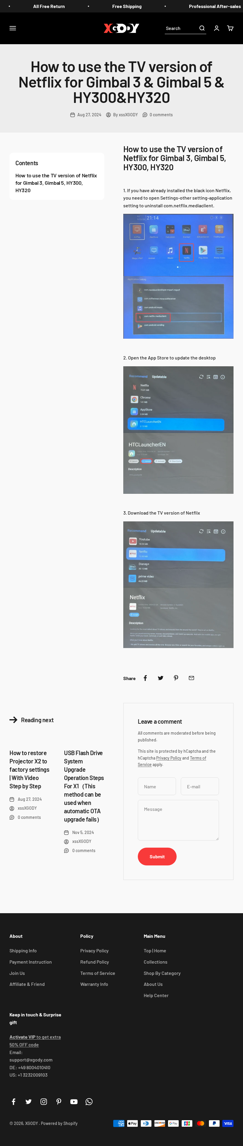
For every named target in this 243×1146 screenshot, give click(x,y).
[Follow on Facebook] (13, 1102)
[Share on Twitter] (161, 678)
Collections (155, 961)
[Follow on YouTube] (74, 1102)
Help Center (156, 995)
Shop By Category (162, 973)
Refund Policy (94, 961)
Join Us (17, 973)
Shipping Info (23, 950)
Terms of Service (97, 973)
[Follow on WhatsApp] (89, 1102)
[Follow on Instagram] (44, 1102)
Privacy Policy (168, 757)
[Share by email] (191, 678)
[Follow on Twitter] (29, 1102)
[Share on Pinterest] (176, 678)
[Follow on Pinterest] (59, 1102)
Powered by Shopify (59, 1123)
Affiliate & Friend (27, 984)
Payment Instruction (30, 961)
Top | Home (155, 950)
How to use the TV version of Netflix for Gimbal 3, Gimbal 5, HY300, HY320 (56, 182)
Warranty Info (94, 984)
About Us (153, 984)
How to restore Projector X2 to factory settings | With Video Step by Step (29, 769)
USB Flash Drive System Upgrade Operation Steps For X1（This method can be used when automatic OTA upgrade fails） (84, 786)
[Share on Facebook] (145, 678)
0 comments (161, 114)
